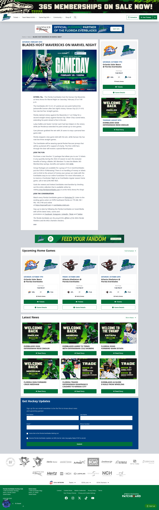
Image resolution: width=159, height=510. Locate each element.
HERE (71, 164)
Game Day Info (44, 17)
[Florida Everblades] (6, 17)
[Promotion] (79, 6)
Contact (59, 490)
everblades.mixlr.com (61, 205)
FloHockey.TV (69, 197)
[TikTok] (86, 498)
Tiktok (71, 214)
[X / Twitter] (79, 498)
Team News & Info (28, 17)
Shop (67, 17)
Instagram (56, 214)
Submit (79, 444)
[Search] (75, 17)
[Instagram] (72, 498)
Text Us (152, 506)
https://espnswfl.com (43, 205)
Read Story (120, 130)
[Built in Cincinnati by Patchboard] (131, 495)
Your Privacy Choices (70, 493)
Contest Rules (68, 490)
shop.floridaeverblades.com (49, 190)
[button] (13, 503)
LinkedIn (64, 214)
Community (57, 17)
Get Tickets (147, 17)
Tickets (15, 17)
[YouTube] (92, 498)
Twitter (80, 214)
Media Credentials (80, 490)
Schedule (133, 17)
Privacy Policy (92, 490)
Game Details (120, 93)
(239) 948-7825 (7, 498)
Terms (100, 490)
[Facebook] (66, 498)
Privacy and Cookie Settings (86, 493)
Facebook (48, 214)
